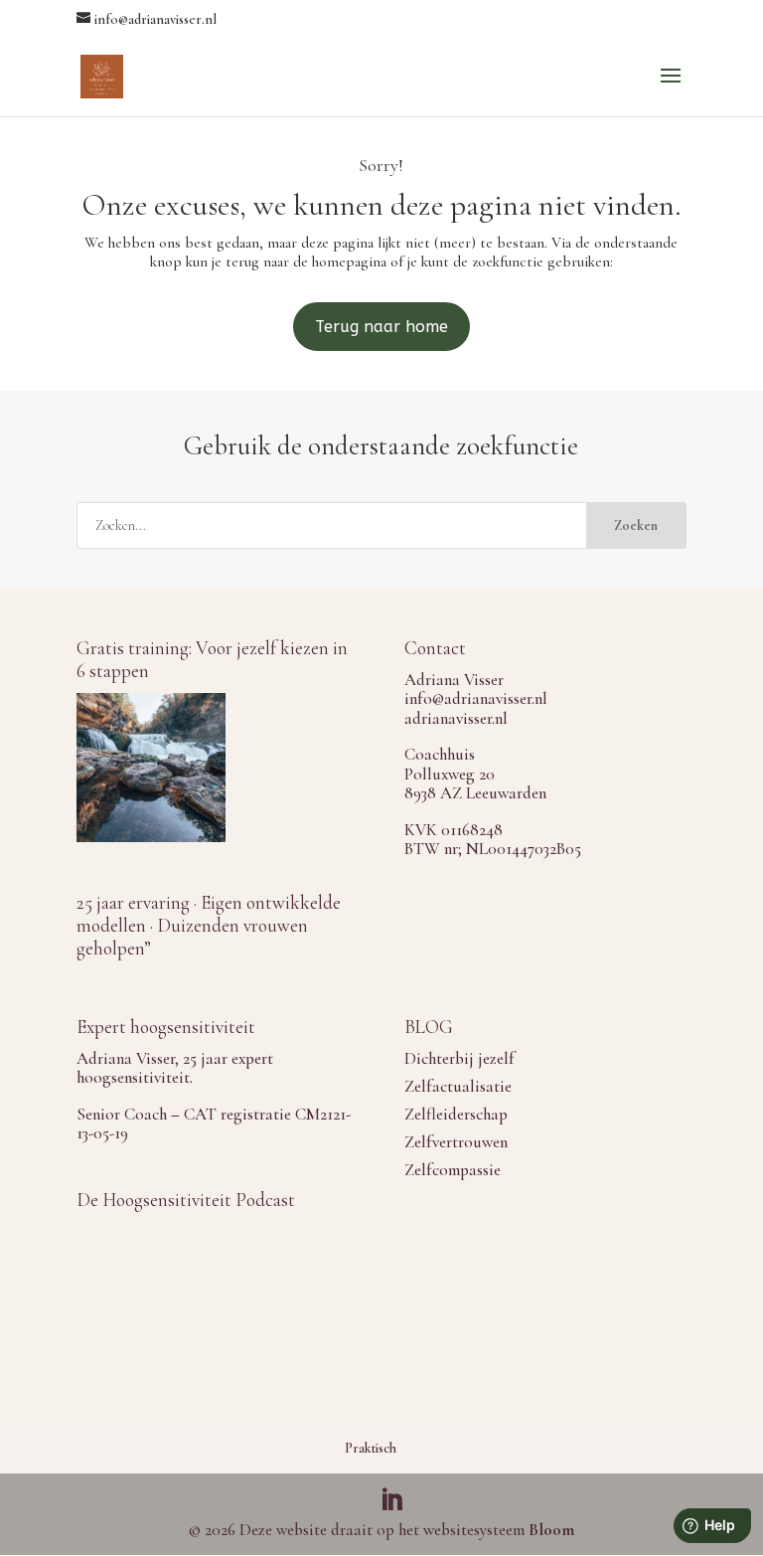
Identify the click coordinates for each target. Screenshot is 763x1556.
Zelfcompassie (452, 1169)
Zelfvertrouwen (456, 1141)
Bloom (551, 1529)
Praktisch (370, 1448)
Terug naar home (381, 326)
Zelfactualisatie (458, 1086)
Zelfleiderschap (456, 1114)
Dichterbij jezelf (459, 1058)
